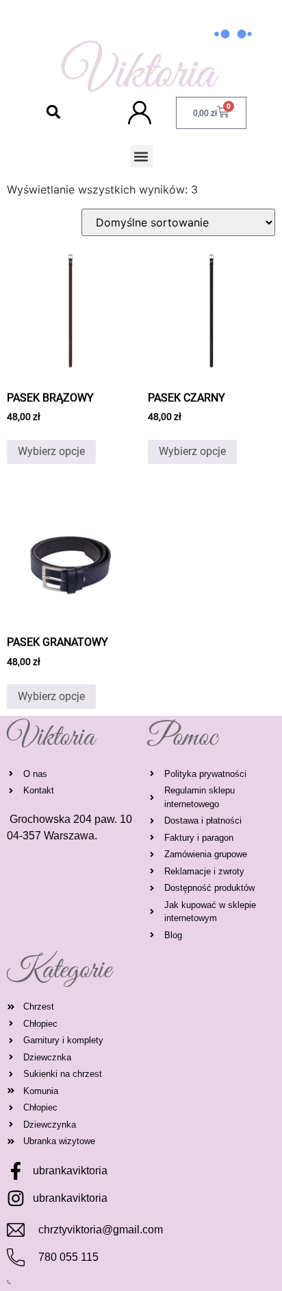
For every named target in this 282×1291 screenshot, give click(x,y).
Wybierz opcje (51, 451)
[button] (53, 111)
